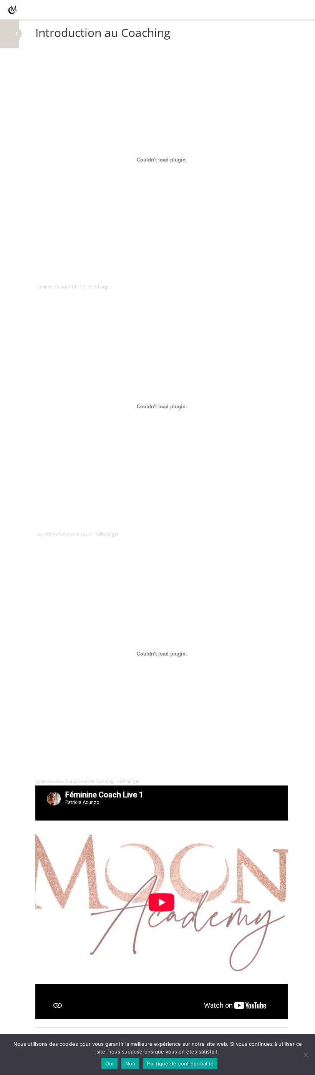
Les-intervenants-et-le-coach (63, 534)
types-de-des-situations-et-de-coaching (74, 781)
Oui (109, 1063)
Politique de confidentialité (180, 1063)
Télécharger (99, 287)
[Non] (305, 1054)
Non (130, 1063)
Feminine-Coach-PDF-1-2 (60, 287)
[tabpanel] (161, 533)
